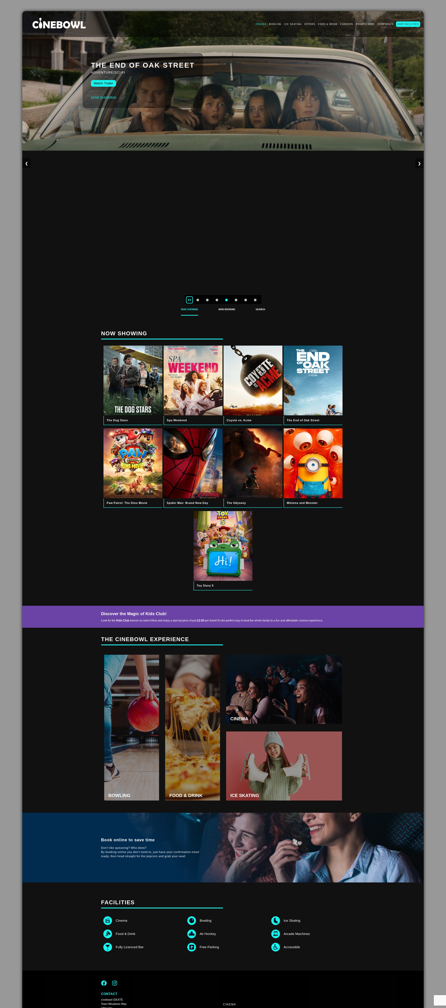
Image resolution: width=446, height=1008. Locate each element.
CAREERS (346, 24)
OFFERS (309, 24)
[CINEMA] (284, 722)
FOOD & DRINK (327, 24)
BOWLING (275, 24)
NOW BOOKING (226, 309)
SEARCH (260, 309)
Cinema (229, 1004)
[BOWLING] (131, 799)
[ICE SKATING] (284, 799)
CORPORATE (386, 24)
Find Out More (104, 78)
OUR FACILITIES (408, 24)
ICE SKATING (293, 24)
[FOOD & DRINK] (192, 799)
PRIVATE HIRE (365, 24)
